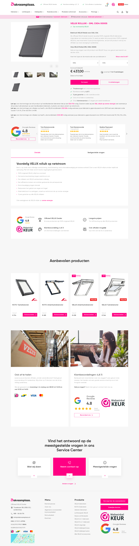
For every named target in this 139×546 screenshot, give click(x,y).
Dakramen (14, 12)
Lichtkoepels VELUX (81, 513)
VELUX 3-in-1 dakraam (82, 522)
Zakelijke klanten (114, 507)
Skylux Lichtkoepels (81, 516)
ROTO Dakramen (80, 507)
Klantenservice (50, 504)
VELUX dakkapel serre (82, 531)
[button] (118, 12)
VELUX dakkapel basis (82, 528)
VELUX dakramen (80, 504)
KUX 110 (71, 104)
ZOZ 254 (65, 108)
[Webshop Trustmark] (113, 4)
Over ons (48, 507)
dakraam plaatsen (95, 16)
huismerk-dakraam (61, 16)
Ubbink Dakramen (81, 510)
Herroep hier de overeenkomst (114, 501)
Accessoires (83, 12)
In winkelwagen (114, 82)
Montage (94, 12)
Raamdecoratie (52, 12)
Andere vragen (67, 484)
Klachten (48, 518)
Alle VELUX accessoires (82, 534)
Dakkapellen (38, 12)
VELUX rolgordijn (80, 525)
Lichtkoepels (26, 12)
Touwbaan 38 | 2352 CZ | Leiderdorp (22, 509)
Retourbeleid (49, 515)
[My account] (122, 12)
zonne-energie (47, 200)
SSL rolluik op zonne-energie (105, 104)
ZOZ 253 (60, 115)
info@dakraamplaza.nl (22, 517)
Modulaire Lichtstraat (69, 12)
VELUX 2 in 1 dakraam (82, 519)
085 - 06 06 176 (19, 513)
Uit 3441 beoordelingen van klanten (56, 231)
